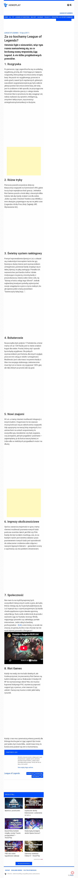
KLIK (20, 625)
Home (6, 17)
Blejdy (71, 875)
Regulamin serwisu (16, 870)
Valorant (40, 17)
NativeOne (24, 859)
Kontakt (7, 870)
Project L (55, 17)
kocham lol (30, 773)
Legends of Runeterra (22, 17)
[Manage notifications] (72, 872)
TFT (13, 17)
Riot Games (35, 776)
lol (41, 776)
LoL (10, 17)
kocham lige (38, 773)
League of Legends (66, 13)
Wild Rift (33, 17)
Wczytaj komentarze (24, 863)
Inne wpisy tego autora (25, 767)
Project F (47, 17)
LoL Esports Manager (66, 17)
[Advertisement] (24, 161)
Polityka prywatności (29, 870)
